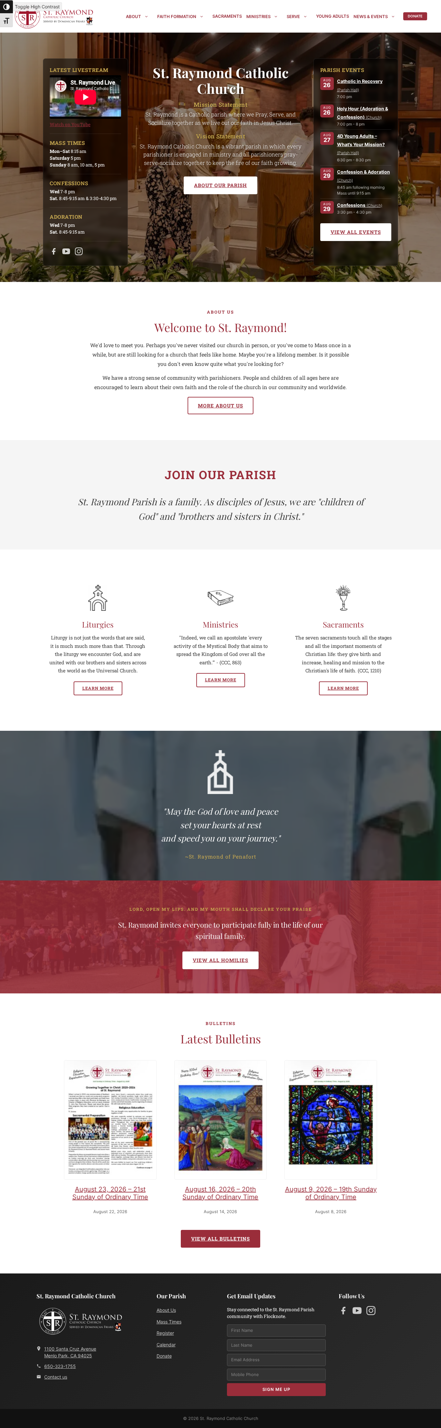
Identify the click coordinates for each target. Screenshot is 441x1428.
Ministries (258, 16)
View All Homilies (220, 960)
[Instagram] (79, 252)
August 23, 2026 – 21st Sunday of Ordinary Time (110, 1193)
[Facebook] (53, 252)
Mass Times (169, 1321)
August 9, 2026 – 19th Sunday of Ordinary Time (331, 1193)
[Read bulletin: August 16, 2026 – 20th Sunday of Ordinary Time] (220, 1121)
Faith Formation (176, 16)
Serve (293, 16)
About (133, 16)
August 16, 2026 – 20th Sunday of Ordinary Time (220, 1193)
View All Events (356, 232)
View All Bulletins (220, 1238)
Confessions (359, 205)
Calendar (166, 1344)
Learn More (98, 688)
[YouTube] (66, 252)
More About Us (220, 405)
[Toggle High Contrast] (6, 7)
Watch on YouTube (70, 124)
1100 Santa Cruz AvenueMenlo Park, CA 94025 (70, 1352)
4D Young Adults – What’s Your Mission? (361, 145)
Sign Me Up (276, 1389)
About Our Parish (220, 185)
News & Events (371, 16)
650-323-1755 (60, 1366)
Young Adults (332, 16)
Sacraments (227, 16)
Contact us (55, 1377)
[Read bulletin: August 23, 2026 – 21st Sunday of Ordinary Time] (110, 1121)
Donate (415, 16)
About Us (166, 1310)
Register (165, 1333)
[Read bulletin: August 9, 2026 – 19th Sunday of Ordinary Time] (330, 1121)
